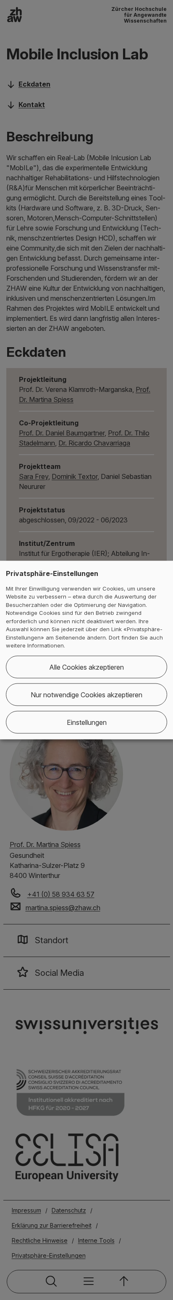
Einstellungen (87, 722)
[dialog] (86, 650)
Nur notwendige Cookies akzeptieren (86, 694)
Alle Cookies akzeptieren (86, 667)
